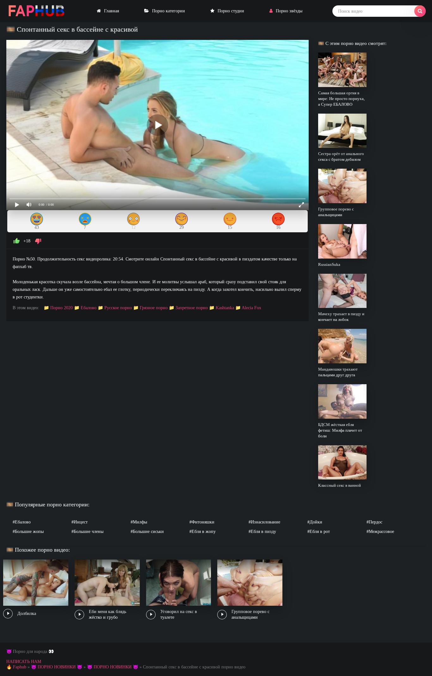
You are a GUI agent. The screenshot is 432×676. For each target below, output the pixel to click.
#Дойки (314, 522)
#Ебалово (22, 522)
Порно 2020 (61, 307)
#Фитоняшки (201, 522)
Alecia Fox (251, 307)
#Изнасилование (264, 522)
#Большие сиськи (147, 531)
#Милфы (139, 522)
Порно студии (231, 11)
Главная (111, 11)
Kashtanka (225, 307)
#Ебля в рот (318, 531)
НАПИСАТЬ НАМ (23, 661)
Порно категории (168, 11)
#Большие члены (87, 531)
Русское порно (118, 307)
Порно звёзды (289, 11)
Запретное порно (192, 307)
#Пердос (374, 522)
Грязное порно (154, 307)
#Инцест (79, 522)
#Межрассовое (380, 531)
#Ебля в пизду (262, 531)
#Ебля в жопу (202, 531)
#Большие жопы (28, 531)
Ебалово (88, 307)
